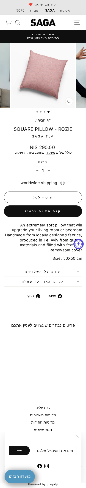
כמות (43, 162)
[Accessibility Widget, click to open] (78, 244)
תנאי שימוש (43, 429)
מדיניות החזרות (43, 422)
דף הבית (44, 120)
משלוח (50, 152)
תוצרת (34, 10)
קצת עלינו (43, 408)
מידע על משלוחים (43, 272)
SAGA (50, 10)
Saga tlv (43, 136)
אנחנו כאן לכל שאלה (43, 281)
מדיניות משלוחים (43, 415)
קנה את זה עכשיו (43, 211)
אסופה (65, 10)
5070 (20, 10)
